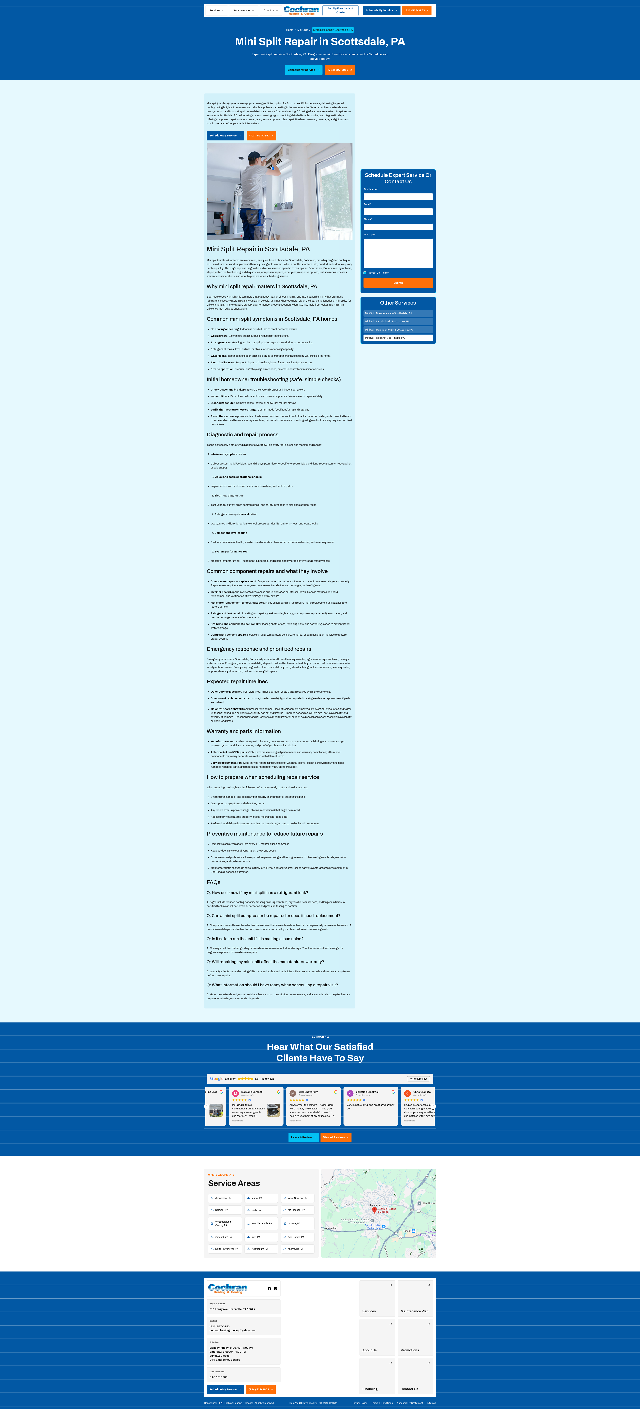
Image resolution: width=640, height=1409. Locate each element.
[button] (216, 10)
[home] (302, 10)
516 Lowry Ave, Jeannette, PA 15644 (232, 1309)
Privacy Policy (360, 1403)
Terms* (385, 273)
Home (289, 29)
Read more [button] (215, 1120)
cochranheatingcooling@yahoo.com (233, 1330)
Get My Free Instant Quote (340, 10)
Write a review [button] (418, 1079)
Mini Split (302, 29)
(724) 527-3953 (220, 1326)
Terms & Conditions (382, 1403)
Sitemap (431, 1403)
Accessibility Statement (410, 1403)
